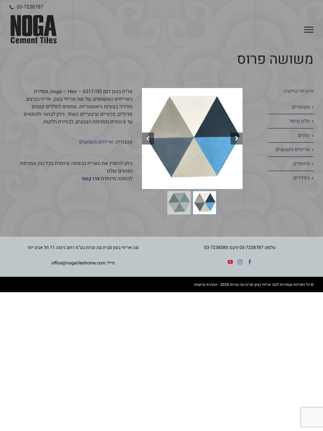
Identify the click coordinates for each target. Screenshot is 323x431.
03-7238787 (30, 7)
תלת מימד (299, 121)
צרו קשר (90, 178)
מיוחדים (301, 164)
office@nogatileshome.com (78, 263)
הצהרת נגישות (205, 284)
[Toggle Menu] (309, 29)
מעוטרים (301, 107)
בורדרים (301, 178)
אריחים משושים (96, 142)
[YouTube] (230, 261)
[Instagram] (240, 261)
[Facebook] (249, 261)
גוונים (304, 135)
